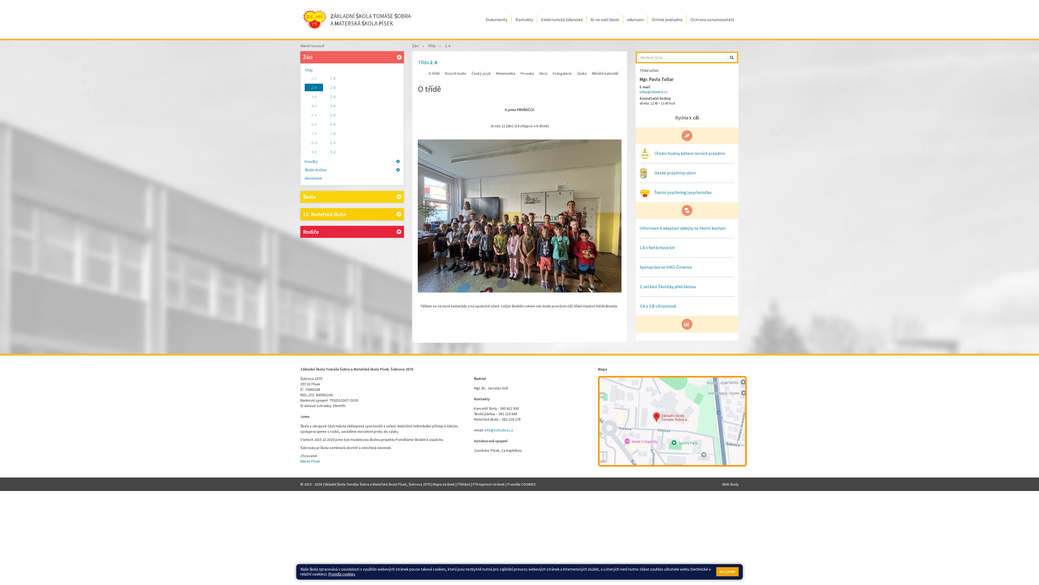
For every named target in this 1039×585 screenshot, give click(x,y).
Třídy (309, 70)
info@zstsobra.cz (498, 430)
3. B (333, 96)
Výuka (582, 73)
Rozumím (727, 571)
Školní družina (316, 169)
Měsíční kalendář (605, 73)
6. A (314, 124)
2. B (333, 87)
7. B (333, 133)
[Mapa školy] (672, 421)
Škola (309, 196)
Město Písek (310, 461)
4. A (314, 105)
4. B (333, 105)
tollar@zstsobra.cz (653, 92)
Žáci (308, 57)
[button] (731, 57)
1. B (333, 78)
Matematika (505, 73)
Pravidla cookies (341, 574)
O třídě (434, 73)
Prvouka (527, 73)
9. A (314, 152)
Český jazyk (481, 73)
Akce (543, 73)
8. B (333, 142)
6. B (333, 124)
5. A (314, 115)
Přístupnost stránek (489, 484)
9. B (333, 152)
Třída (427, 62)
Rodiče (311, 231)
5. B (333, 115)
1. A (314, 78)
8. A (314, 142)
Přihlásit (463, 484)
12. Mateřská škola (324, 214)
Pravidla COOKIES (521, 484)
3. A (314, 96)
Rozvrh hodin (455, 73)
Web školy (730, 484)
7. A (314, 133)
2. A (314, 87)
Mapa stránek (444, 484)
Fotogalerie (562, 73)
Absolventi (313, 178)
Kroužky (311, 161)
